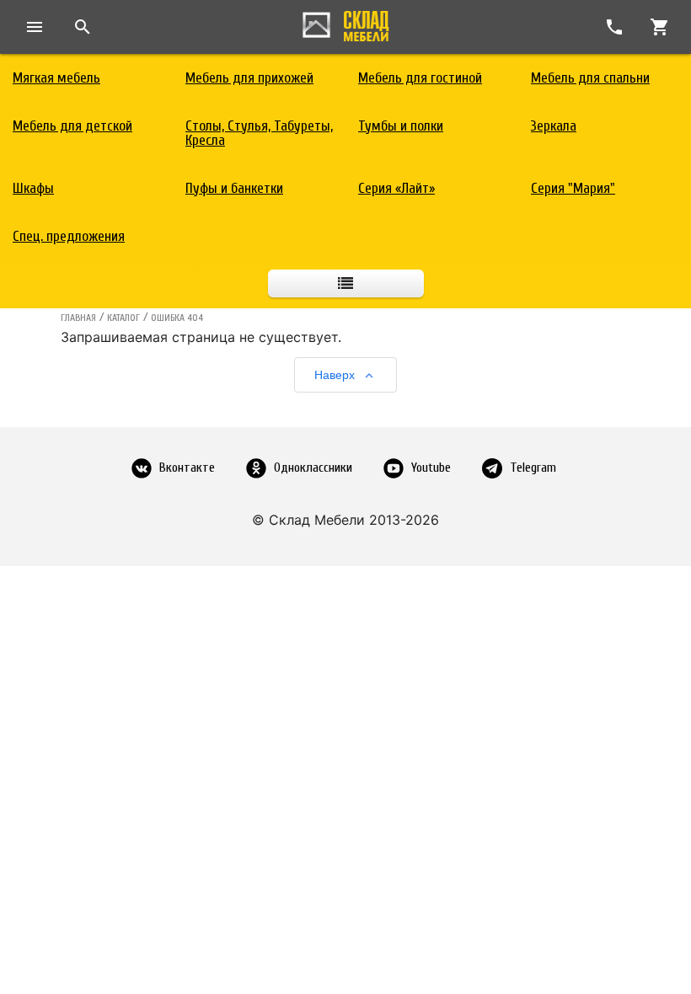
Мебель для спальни (590, 78)
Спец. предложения (69, 236)
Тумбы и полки (400, 126)
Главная (78, 317)
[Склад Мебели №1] (345, 23)
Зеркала (553, 126)
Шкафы (33, 188)
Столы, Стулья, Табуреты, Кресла (259, 133)
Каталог (123, 317)
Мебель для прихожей (249, 78)
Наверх (334, 375)
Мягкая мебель (56, 78)
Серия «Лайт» (396, 188)
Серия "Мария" (573, 188)
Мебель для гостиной (420, 78)
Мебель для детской (72, 126)
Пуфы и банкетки (234, 188)
